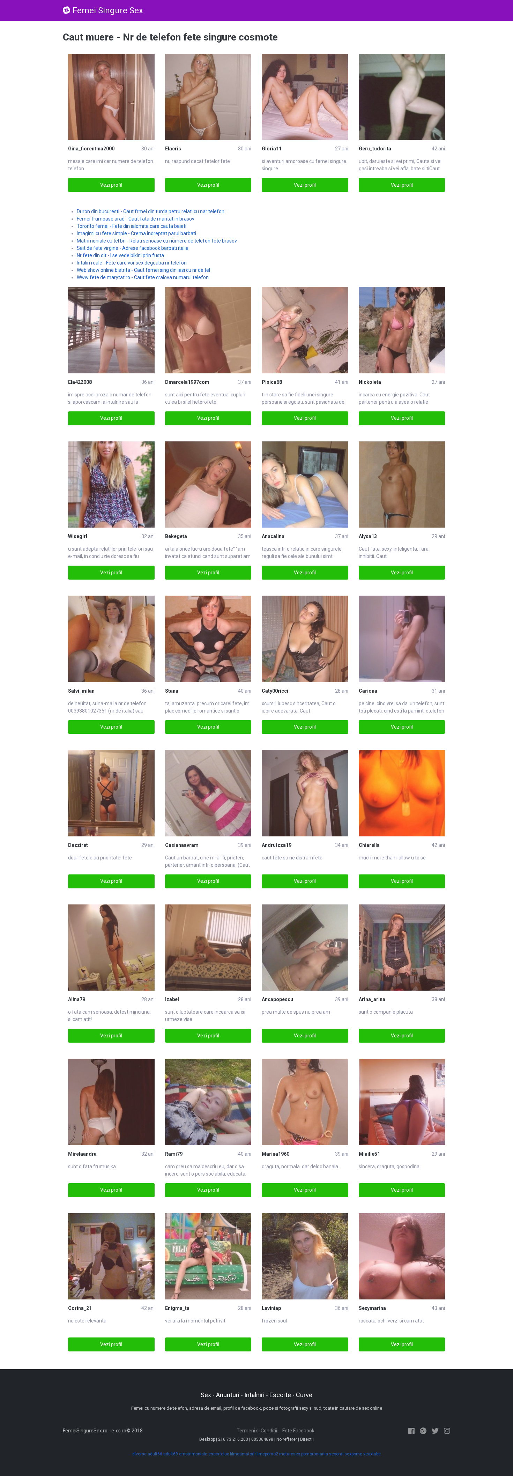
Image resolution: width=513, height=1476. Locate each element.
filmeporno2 (266, 1454)
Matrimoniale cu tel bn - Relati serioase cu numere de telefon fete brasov (157, 241)
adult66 (155, 1454)
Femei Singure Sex (108, 10)
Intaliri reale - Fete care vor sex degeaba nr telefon (132, 263)
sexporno (353, 1454)
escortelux (218, 1454)
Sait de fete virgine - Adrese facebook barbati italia (132, 248)
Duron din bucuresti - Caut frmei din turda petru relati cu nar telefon (150, 211)
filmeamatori (242, 1454)
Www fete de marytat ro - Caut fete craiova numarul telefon (143, 277)
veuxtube (372, 1454)
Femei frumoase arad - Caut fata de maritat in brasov (135, 219)
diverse (139, 1454)
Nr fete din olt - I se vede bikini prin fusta (120, 255)
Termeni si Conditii (257, 1430)
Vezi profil (111, 185)
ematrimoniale (193, 1454)
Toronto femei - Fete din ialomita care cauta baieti (131, 226)
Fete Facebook (298, 1430)
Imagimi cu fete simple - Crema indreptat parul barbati (136, 233)
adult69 (170, 1454)
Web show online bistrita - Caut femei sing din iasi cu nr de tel (143, 270)
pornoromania (314, 1454)
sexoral (336, 1454)
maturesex (289, 1454)
